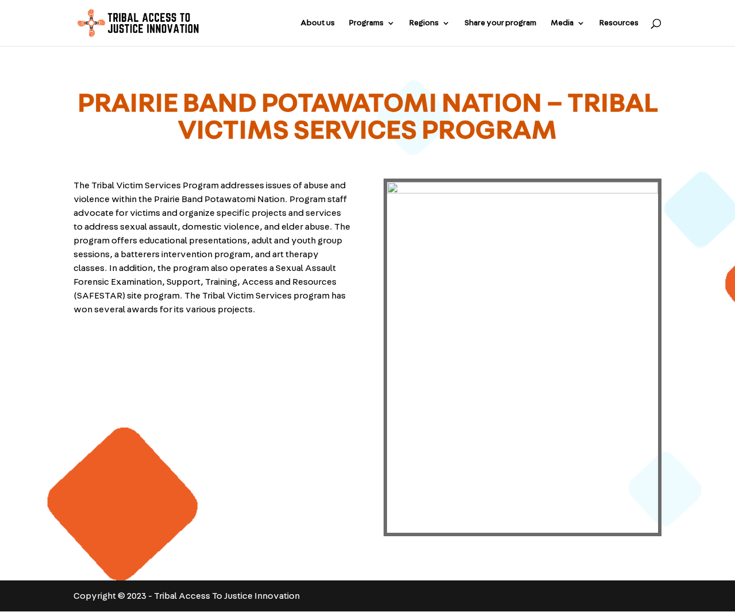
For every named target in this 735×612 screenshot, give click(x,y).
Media (562, 23)
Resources (619, 23)
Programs (366, 23)
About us (317, 23)
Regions (424, 23)
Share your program (500, 23)
